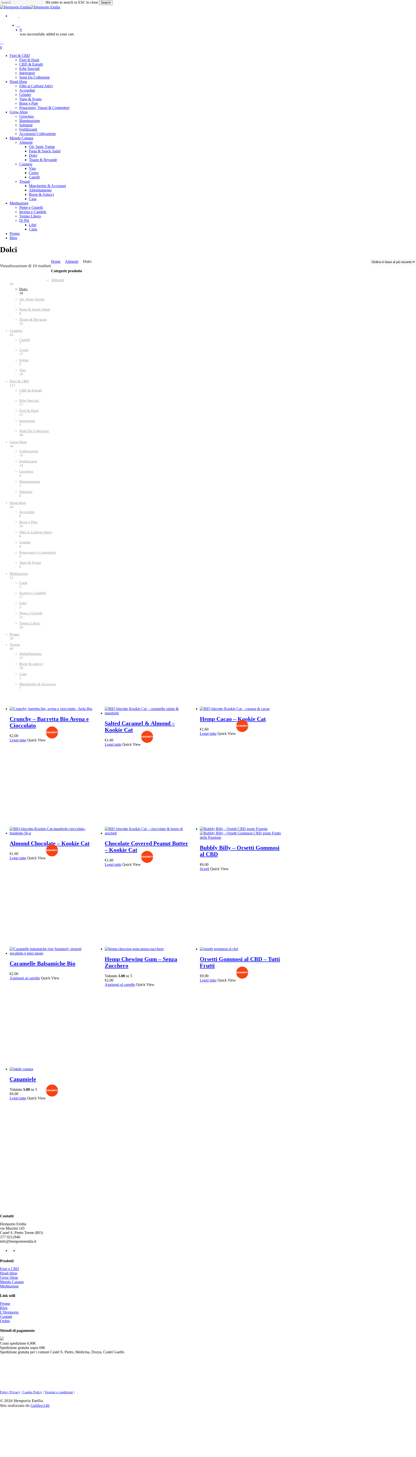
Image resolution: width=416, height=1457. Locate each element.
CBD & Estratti (30, 390)
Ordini (5, 1321)
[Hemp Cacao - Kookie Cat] (235, 709)
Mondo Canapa (12, 1282)
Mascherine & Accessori (37, 684)
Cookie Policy (32, 1392)
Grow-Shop (18, 442)
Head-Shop (8, 1273)
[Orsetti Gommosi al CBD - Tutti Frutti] (219, 949)
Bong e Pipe (28, 522)
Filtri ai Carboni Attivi (35, 532)
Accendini (27, 512)
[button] (25, 978)
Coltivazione (28, 451)
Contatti (6, 1317)
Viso (22, 370)
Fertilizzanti (28, 461)
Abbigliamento (30, 654)
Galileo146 (40, 1405)
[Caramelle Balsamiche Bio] (52, 953)
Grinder (25, 542)
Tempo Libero (29, 623)
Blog (3, 1308)
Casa (22, 674)
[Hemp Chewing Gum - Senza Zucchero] (134, 949)
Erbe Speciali (29, 400)
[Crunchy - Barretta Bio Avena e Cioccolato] (51, 709)
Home (55, 261)
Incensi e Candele (32, 593)
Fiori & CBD (19, 381)
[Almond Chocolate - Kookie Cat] (52, 833)
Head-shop (18, 503)
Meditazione (19, 574)
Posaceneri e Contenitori (37, 552)
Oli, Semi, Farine (32, 299)
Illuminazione (29, 481)
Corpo (24, 350)
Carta (23, 583)
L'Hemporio (9, 1312)
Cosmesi (16, 330)
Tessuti (15, 644)
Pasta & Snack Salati (34, 309)
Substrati (25, 492)
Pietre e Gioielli (30, 613)
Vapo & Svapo (30, 562)
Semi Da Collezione (34, 431)
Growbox (26, 471)
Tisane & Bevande (33, 319)
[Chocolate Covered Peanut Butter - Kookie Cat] (147, 833)
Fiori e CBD (9, 1269)
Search (106, 2)
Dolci (23, 289)
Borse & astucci (31, 664)
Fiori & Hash (29, 411)
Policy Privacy (10, 1392)
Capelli (24, 340)
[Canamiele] (21, 1069)
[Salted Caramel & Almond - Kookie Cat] (147, 713)
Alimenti (71, 261)
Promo (15, 634)
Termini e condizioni (59, 1392)
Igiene (24, 360)
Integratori (27, 421)
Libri (22, 603)
